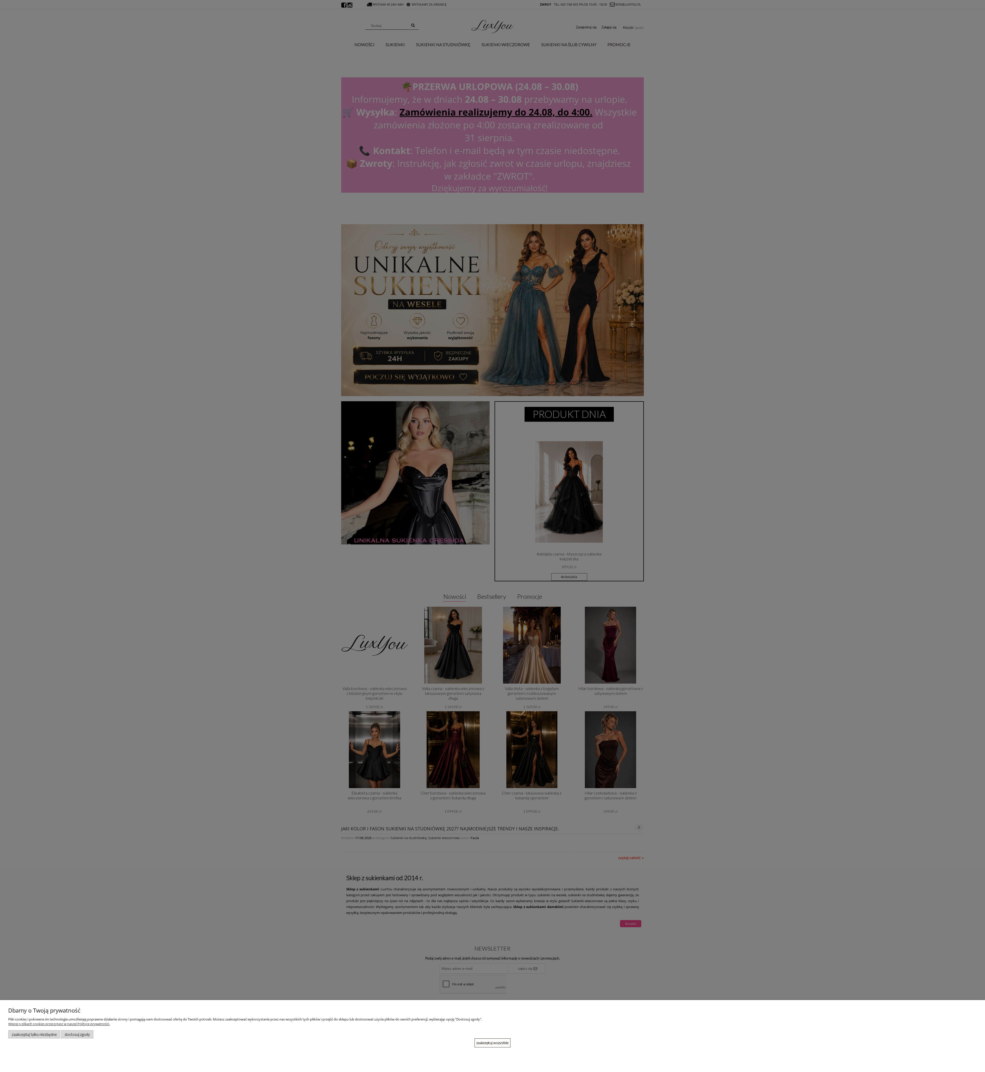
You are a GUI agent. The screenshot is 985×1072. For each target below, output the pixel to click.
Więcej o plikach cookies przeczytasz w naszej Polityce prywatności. (59, 1024)
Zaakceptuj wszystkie (492, 1042)
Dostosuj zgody (77, 1034)
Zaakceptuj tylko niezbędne (34, 1034)
